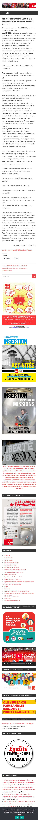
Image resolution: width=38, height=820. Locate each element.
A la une (7, 555)
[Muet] (31, 664)
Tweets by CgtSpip (8, 724)
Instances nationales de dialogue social (16, 591)
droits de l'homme (10, 574)
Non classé (7, 598)
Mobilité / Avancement (11, 596)
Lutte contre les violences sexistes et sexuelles (19, 593)
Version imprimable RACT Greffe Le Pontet (17, 250)
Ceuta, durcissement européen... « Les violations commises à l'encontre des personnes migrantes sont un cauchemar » (18, 804)
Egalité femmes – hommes (12, 579)
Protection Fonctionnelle (12, 601)
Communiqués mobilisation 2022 (15, 570)
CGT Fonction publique (11, 562)
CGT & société (8, 560)
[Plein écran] (33, 664)
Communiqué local (10, 565)
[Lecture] (4, 664)
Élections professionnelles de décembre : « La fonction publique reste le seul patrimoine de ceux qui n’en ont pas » (18, 782)
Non (21, 817)
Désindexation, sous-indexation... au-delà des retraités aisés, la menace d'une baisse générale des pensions (18, 789)
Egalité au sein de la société (13, 577)
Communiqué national (11, 567)
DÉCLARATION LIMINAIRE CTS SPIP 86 (15, 266)
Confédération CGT (12, 775)
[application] (19, 656)
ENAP (6, 586)
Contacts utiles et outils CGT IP (14, 572)
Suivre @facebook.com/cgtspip (24, 724)
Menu (7, 13)
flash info (7, 589)
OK (17, 817)
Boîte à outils (8, 558)
